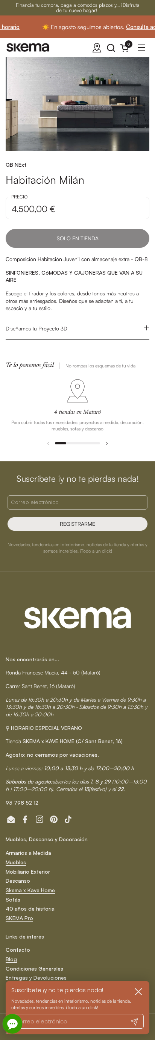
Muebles (16, 862)
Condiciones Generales (34, 968)
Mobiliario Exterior (28, 871)
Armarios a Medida (28, 853)
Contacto (18, 949)
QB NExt (16, 164)
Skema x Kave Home (30, 890)
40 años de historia (30, 908)
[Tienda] (97, 47)
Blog (11, 959)
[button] (110, 47)
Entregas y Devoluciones (36, 977)
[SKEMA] (28, 47)
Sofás (13, 899)
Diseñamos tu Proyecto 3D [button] (36, 328)
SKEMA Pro (19, 918)
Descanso (18, 880)
